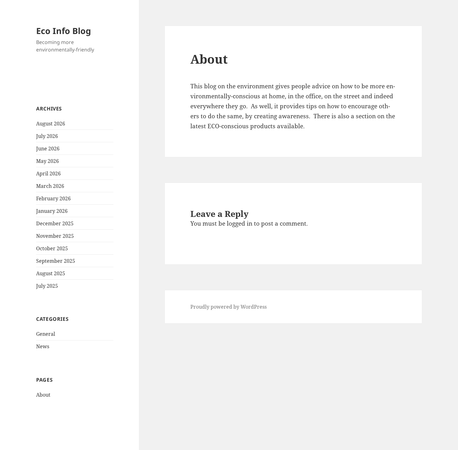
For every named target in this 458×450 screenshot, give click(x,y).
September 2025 (55, 260)
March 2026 (50, 186)
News (42, 346)
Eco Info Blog (63, 31)
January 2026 (52, 211)
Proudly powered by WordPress (228, 306)
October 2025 (52, 248)
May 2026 (47, 161)
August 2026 (50, 123)
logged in (239, 223)
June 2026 (48, 148)
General (45, 333)
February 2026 (53, 198)
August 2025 (50, 273)
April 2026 (48, 173)
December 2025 (55, 223)
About (43, 394)
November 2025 (55, 235)
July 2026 (47, 136)
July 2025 (47, 285)
